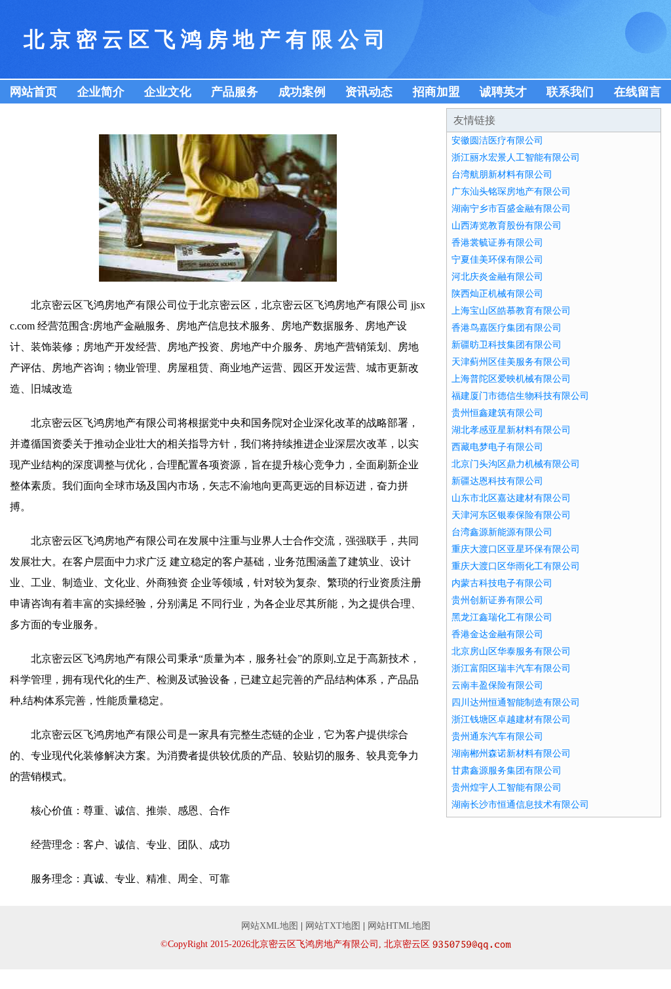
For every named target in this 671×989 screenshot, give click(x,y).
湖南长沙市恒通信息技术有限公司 (520, 805)
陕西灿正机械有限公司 (497, 294)
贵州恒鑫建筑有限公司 (497, 413)
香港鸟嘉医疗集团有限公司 (506, 328)
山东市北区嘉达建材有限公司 (511, 498)
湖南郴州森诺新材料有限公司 (511, 753)
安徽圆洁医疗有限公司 (497, 140)
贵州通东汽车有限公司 (497, 736)
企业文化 (167, 91)
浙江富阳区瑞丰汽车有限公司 (511, 668)
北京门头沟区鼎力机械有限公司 (515, 464)
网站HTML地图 (399, 926)
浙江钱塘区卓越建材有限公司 (511, 719)
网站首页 (33, 91)
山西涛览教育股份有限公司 (506, 226)
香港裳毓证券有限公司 (497, 243)
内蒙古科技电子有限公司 (501, 583)
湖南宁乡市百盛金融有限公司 (511, 209)
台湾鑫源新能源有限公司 (501, 532)
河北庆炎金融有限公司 (497, 277)
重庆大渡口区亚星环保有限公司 (515, 549)
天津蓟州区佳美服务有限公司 (511, 362)
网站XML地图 (269, 926)
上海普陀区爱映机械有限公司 (511, 379)
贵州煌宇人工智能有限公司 (506, 788)
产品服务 (234, 91)
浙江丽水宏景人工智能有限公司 (515, 157)
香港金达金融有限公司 (497, 634)
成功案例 (302, 91)
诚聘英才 (503, 91)
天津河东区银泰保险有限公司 (511, 515)
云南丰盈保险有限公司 (497, 685)
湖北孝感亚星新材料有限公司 (511, 430)
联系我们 (570, 91)
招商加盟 (436, 91)
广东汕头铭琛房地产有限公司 (511, 191)
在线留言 (637, 91)
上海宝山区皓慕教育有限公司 (511, 311)
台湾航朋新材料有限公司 (501, 174)
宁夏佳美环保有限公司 (497, 260)
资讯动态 (369, 91)
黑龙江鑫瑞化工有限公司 (501, 617)
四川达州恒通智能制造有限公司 (515, 702)
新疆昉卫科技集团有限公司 (506, 345)
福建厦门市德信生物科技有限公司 (520, 396)
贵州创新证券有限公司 (497, 600)
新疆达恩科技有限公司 (497, 481)
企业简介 (101, 91)
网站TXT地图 (332, 926)
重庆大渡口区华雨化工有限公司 (515, 566)
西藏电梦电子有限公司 (497, 447)
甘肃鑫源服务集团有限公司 (506, 770)
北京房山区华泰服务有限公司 (511, 651)
